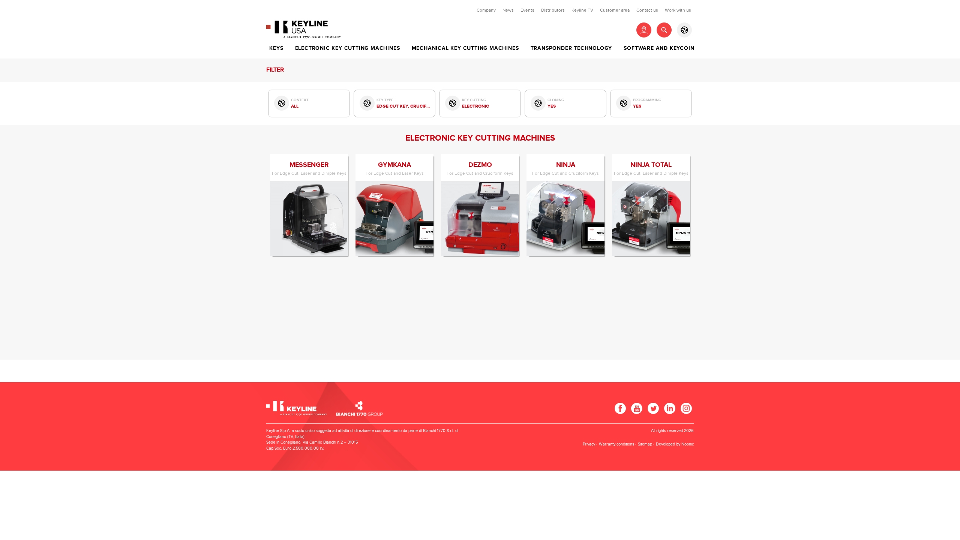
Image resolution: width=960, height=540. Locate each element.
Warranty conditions (616, 444)
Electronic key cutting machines (347, 48)
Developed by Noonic (675, 444)
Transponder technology (571, 48)
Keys (276, 48)
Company (486, 10)
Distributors (553, 10)
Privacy (589, 444)
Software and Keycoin (659, 48)
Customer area (615, 10)
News (508, 10)
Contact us (647, 10)
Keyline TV (582, 10)
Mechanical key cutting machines (465, 48)
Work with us (678, 10)
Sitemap (645, 444)
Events (527, 10)
